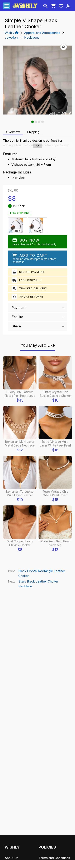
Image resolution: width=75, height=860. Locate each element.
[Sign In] (68, 6)
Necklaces (32, 37)
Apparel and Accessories (42, 33)
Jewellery (12, 37)
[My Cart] (53, 6)
